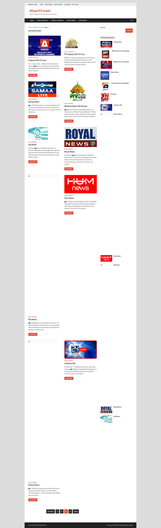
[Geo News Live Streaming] (105, 83)
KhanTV (116, 525)
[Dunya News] (44, 410)
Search (103, 27)
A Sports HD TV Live (37, 60)
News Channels (49, 4)
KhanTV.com (40, 10)
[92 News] (105, 94)
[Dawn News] (105, 72)
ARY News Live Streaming (120, 51)
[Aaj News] (44, 133)
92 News (113, 94)
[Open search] (131, 20)
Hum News (69, 198)
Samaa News (33, 101)
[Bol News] (44, 245)
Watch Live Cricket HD (121, 62)
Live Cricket (75, 4)
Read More (32, 75)
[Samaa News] (44, 89)
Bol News (32, 319)
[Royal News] (80, 137)
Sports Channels (58, 4)
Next (76, 511)
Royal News (69, 151)
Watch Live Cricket (126, 525)
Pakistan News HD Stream (75, 106)
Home (41, 4)
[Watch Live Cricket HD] (106, 62)
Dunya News (33, 485)
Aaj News (32, 144)
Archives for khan (38, 27)
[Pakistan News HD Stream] (80, 91)
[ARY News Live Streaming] (105, 51)
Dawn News (115, 72)
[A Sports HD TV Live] (44, 46)
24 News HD (69, 363)
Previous (51, 511)
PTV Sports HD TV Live (74, 54)
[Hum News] (80, 184)
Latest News (67, 4)
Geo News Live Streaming (119, 83)
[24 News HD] (80, 350)
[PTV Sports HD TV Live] (80, 43)
